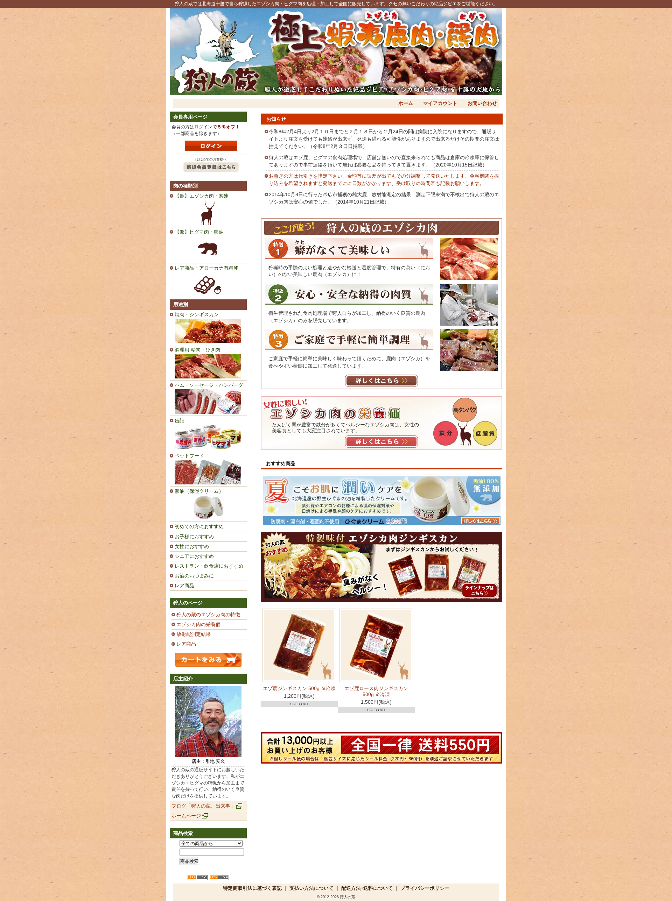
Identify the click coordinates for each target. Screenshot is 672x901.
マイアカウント (440, 103)
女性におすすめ (192, 546)
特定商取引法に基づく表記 (252, 888)
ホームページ (186, 815)
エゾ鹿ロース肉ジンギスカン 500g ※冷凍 (376, 691)
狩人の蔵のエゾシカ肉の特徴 (208, 614)
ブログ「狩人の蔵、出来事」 (203, 806)
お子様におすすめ (194, 536)
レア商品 (184, 585)
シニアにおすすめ (194, 556)
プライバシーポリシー (424, 888)
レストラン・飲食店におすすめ (209, 566)
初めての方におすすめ (199, 526)
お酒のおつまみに (194, 576)
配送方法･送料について (367, 888)
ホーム (405, 103)
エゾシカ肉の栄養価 (198, 624)
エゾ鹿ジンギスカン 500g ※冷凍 (299, 688)
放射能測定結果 (193, 634)
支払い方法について (311, 888)
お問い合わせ (482, 103)
